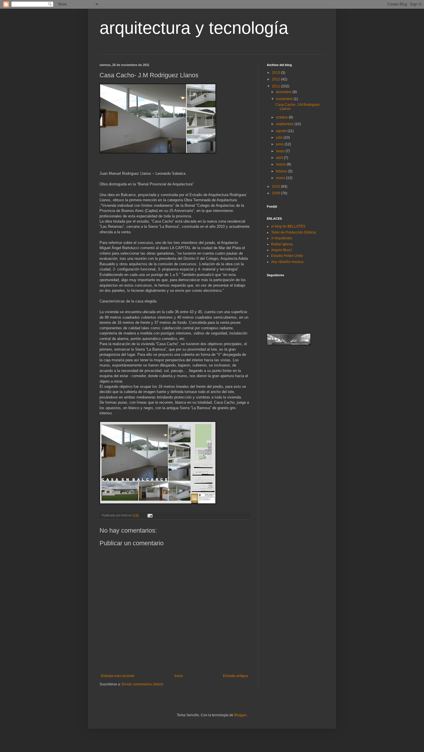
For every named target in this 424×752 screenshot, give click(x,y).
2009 (276, 193)
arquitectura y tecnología (194, 27)
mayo (281, 151)
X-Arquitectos (281, 238)
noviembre (285, 99)
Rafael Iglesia (282, 244)
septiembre (285, 124)
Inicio (179, 676)
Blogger (240, 715)
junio (280, 144)
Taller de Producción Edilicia (293, 232)
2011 (276, 86)
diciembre (284, 92)
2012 (276, 79)
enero (281, 178)
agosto (282, 131)
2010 (276, 187)
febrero (282, 171)
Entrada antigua (235, 676)
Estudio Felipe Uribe (287, 256)
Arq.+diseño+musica (287, 262)
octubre (282, 117)
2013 (276, 73)
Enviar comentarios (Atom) (142, 684)
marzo (281, 164)
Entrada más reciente (117, 676)
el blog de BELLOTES (288, 226)
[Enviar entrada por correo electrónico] (149, 515)
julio (280, 138)
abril (280, 158)
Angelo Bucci (281, 250)
